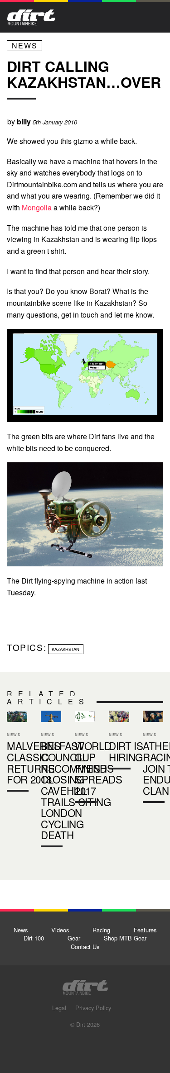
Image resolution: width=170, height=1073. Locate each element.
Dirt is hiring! (119, 741)
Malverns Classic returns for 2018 (17, 753)
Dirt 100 (34, 938)
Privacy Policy (93, 1007)
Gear (74, 938)
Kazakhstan (65, 649)
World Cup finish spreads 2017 (98, 768)
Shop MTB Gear (125, 938)
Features (145, 930)
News (25, 45)
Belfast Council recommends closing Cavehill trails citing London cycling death (51, 780)
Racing (101, 930)
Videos (60, 930)
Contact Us (85, 946)
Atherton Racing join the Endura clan (153, 758)
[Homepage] (85, 984)
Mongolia (37, 207)
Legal (59, 1007)
